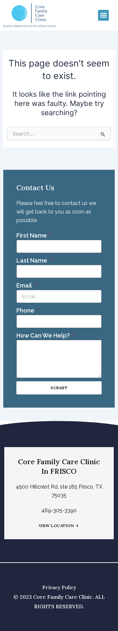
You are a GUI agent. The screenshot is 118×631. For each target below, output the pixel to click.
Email (24, 285)
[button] (103, 15)
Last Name (32, 260)
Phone (26, 310)
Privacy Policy (59, 587)
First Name (32, 235)
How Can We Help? (43, 335)
